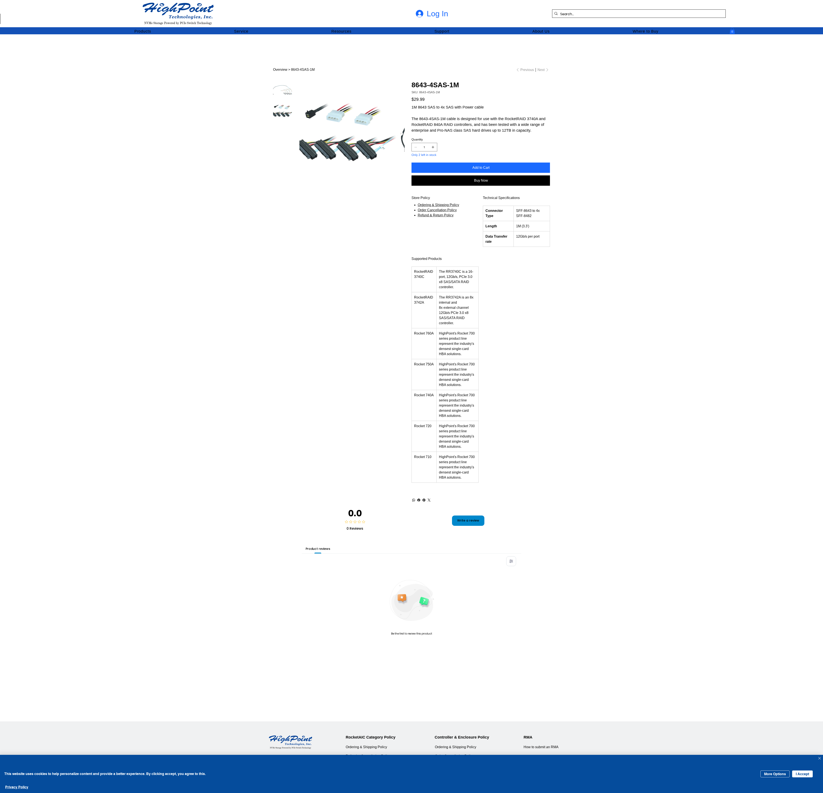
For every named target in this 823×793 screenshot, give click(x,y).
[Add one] (433, 147)
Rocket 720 (422, 426)
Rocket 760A (424, 333)
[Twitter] (429, 500)
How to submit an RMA (541, 747)
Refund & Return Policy (436, 215)
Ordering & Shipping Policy (438, 205)
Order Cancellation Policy (437, 210)
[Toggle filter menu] (511, 561)
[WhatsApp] (414, 500)
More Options (775, 774)
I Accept (802, 774)
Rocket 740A (424, 395)
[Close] (819, 758)
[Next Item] (401, 134)
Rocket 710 (422, 457)
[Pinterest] (424, 500)
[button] (143, 31)
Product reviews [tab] (318, 549)
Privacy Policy (16, 787)
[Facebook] (419, 500)
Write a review (468, 520)
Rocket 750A (424, 364)
